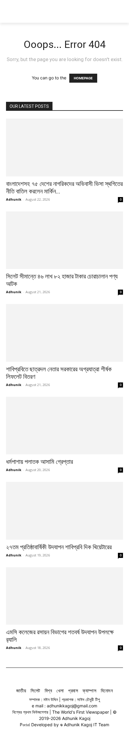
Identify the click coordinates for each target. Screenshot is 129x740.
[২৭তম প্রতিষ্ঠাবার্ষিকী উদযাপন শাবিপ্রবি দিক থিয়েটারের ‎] (64, 511)
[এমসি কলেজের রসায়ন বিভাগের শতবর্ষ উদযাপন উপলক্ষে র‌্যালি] (64, 596)
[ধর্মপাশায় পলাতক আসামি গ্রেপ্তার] (64, 426)
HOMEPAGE (83, 78)
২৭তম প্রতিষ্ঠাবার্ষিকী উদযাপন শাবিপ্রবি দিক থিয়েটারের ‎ (59, 547)
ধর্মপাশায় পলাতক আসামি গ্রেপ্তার (39, 461)
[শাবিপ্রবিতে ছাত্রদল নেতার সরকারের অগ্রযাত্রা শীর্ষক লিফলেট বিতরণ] (64, 333)
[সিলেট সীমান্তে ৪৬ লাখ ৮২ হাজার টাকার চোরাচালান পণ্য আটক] (64, 240)
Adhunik (13, 199)
